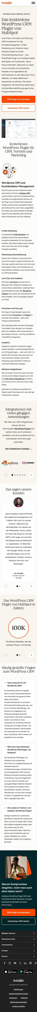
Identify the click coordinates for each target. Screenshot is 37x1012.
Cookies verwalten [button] (18, 1006)
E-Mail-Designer (19, 235)
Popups (28, 315)
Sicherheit (24, 998)
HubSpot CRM (24, 193)
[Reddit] (30, 963)
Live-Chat (13, 282)
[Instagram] (10, 963)
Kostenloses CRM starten (18, 108)
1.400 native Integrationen (14, 379)
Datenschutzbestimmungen (18, 994)
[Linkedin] (25, 963)
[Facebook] (5, 963)
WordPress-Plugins (22, 429)
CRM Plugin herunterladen (18, 99)
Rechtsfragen (18, 989)
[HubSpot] (7, 2)
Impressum (13, 998)
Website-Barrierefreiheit (18, 1002)
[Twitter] (20, 963)
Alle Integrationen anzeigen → (18, 449)
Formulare (17, 315)
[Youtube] (15, 963)
